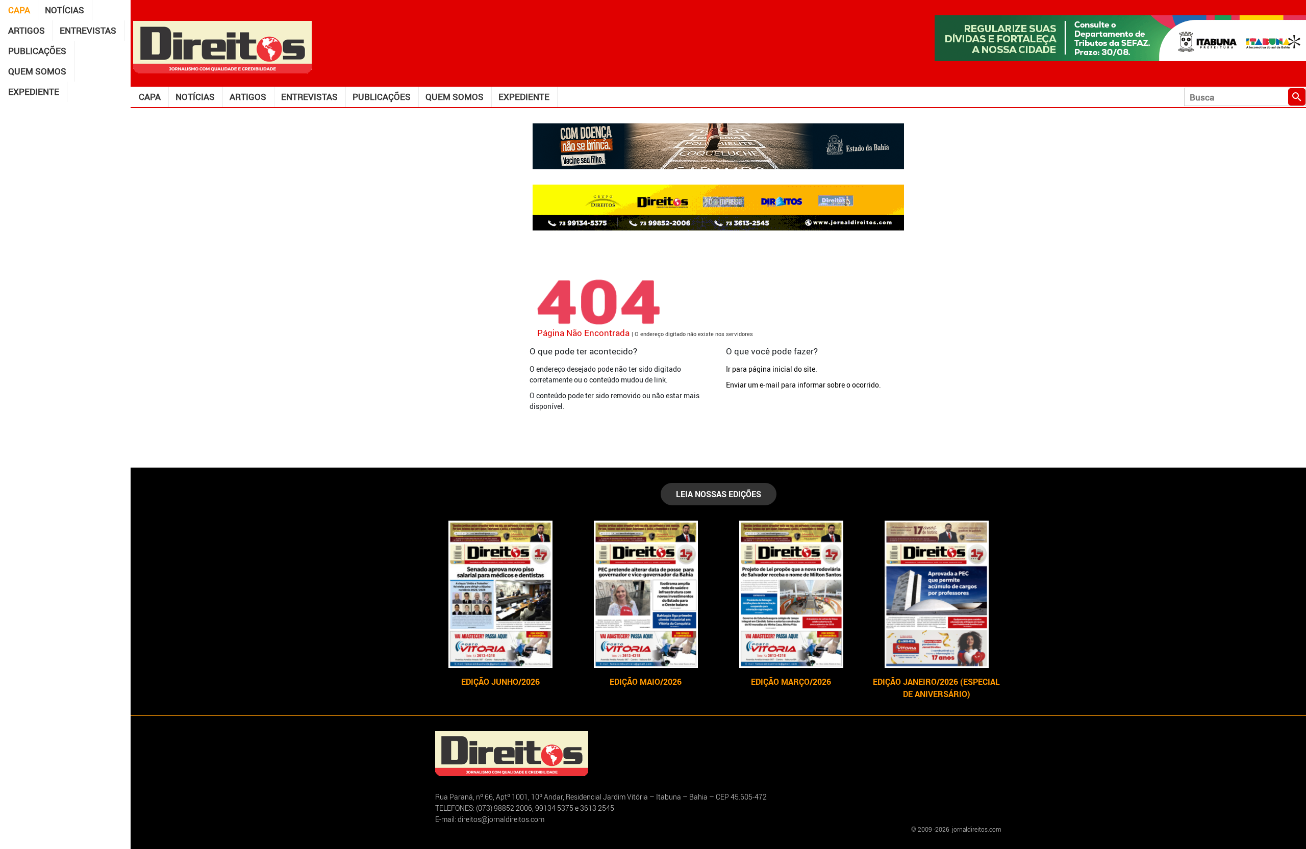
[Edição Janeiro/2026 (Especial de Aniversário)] (936, 594)
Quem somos (37, 71)
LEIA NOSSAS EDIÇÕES (718, 494)
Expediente (33, 91)
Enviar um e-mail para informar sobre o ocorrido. (803, 385)
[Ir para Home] (222, 46)
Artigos (26, 30)
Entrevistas (88, 30)
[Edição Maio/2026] (646, 594)
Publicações (37, 51)
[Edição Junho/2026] (500, 594)
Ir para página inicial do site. (771, 369)
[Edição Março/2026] (791, 594)
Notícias (64, 10)
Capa (19, 10)
